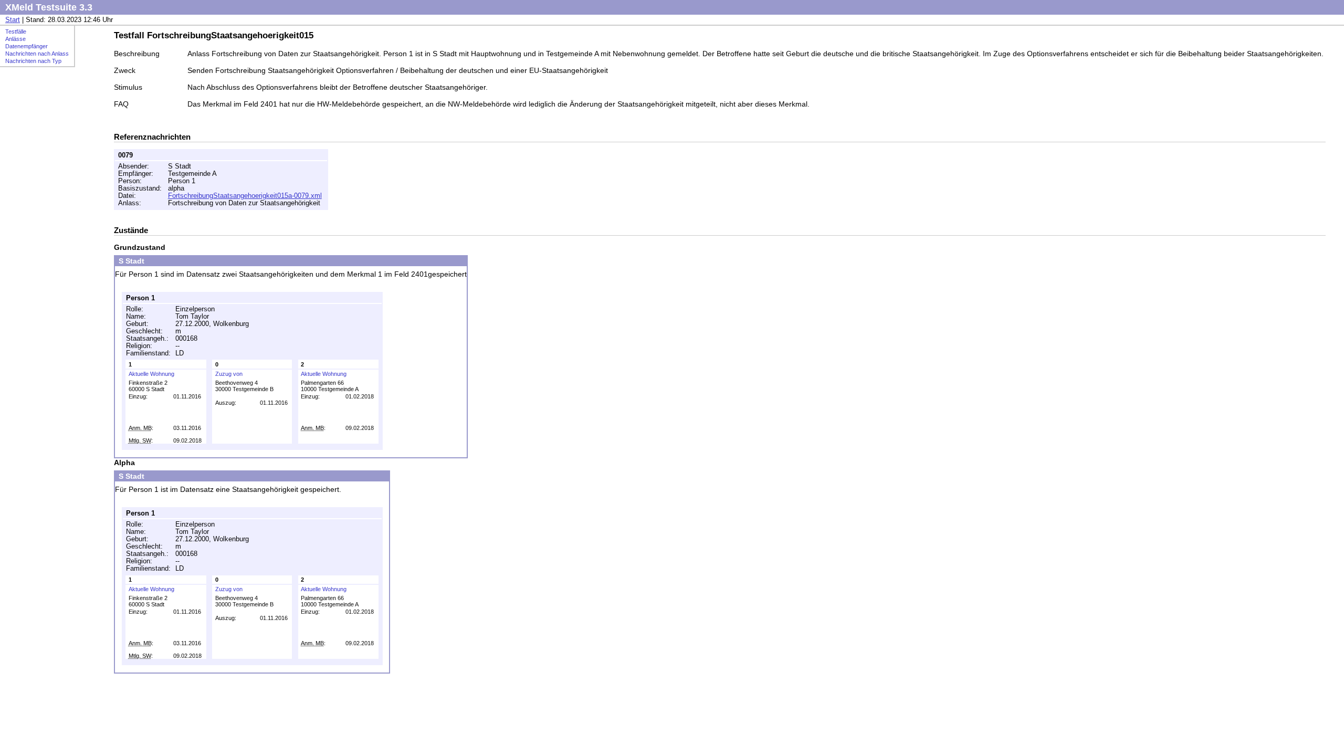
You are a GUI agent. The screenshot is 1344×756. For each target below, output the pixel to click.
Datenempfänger (26, 46)
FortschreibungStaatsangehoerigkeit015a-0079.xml (245, 196)
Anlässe (15, 39)
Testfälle (15, 31)
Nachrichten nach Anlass (37, 53)
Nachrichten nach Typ (33, 61)
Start (12, 20)
